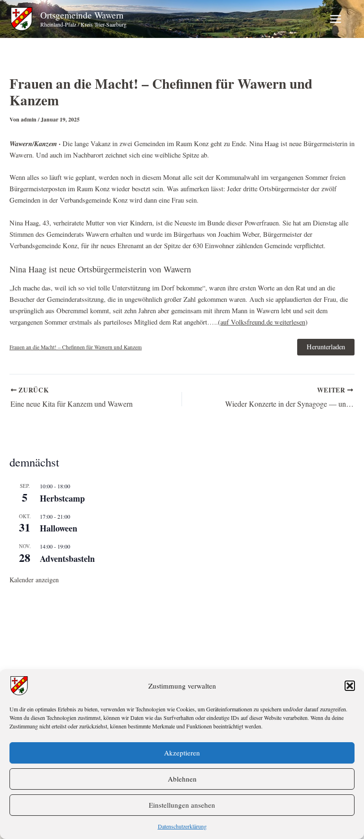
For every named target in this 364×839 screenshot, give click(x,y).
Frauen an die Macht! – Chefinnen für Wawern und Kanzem (75, 347)
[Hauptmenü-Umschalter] (335, 19)
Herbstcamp (62, 498)
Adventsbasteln (67, 558)
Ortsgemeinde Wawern (82, 15)
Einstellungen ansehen (182, 805)
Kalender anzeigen (34, 579)
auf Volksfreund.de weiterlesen (262, 321)
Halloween (58, 528)
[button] (350, 685)
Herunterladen (326, 346)
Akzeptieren (182, 752)
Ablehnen (182, 778)
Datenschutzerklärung (182, 826)
